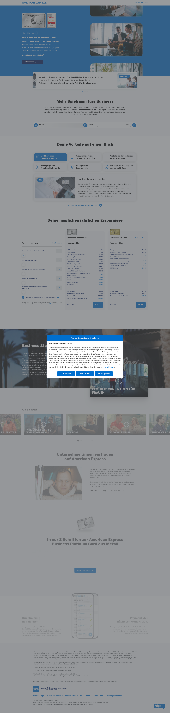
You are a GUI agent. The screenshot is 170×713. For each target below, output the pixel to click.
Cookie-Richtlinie (108, 367)
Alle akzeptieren (104, 374)
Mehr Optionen (84, 374)
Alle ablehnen (66, 374)
